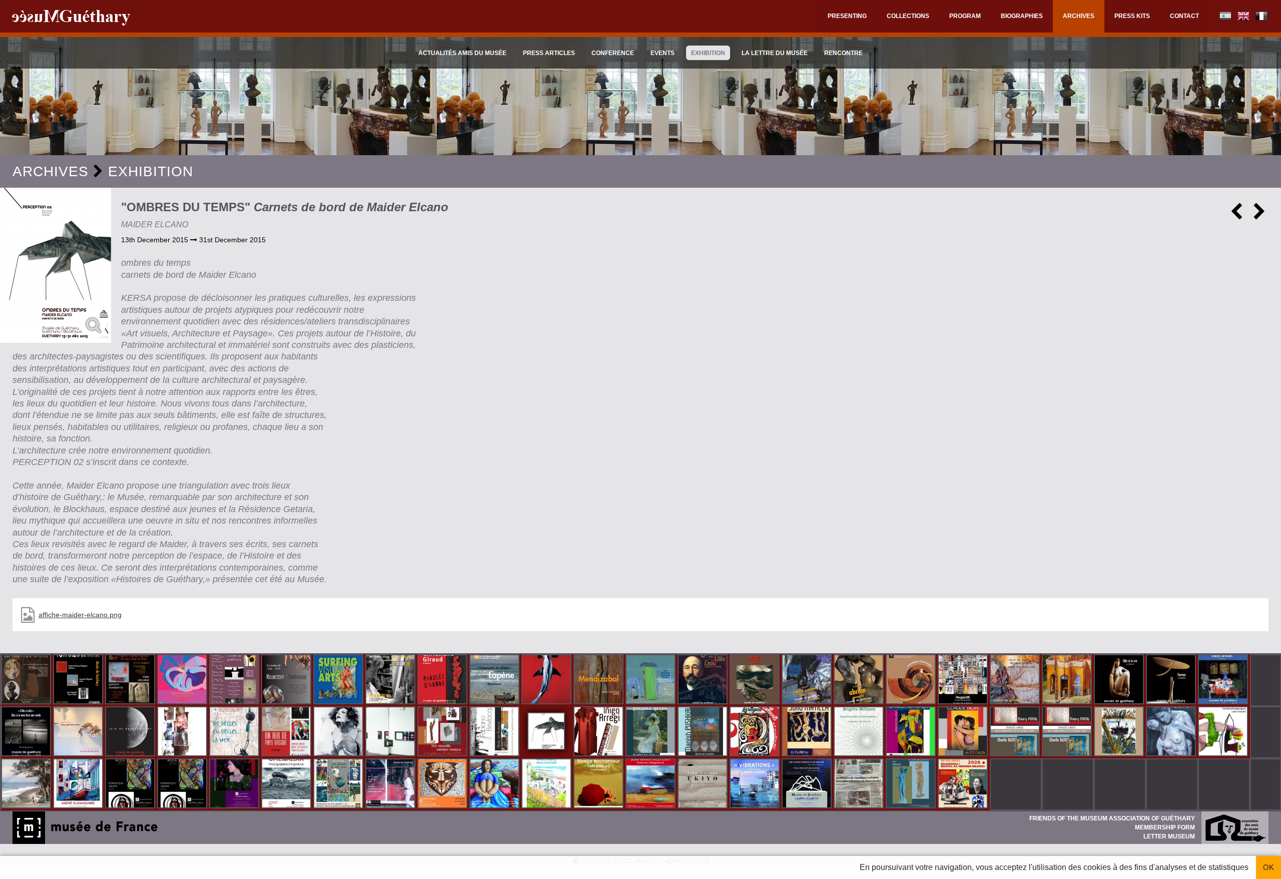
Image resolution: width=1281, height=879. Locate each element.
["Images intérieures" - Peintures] (1224, 680)
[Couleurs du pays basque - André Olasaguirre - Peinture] (79, 784)
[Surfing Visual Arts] (339, 680)
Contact (1184, 16)
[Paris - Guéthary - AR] (287, 680)
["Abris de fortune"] (495, 732)
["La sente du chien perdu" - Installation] (79, 732)
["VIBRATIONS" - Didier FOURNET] (756, 784)
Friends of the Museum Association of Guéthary (1112, 818)
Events (663, 53)
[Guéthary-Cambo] (27, 680)
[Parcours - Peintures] (547, 680)
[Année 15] (443, 784)
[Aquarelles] (547, 784)
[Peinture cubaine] (808, 732)
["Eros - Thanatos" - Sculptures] (599, 680)
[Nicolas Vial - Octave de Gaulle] (1120, 732)
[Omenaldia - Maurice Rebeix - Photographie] (287, 784)
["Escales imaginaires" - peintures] (1068, 680)
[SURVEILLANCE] (391, 784)
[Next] (1259, 215)
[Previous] (1236, 215)
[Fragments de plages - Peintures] (495, 680)
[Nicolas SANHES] (808, 784)
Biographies (1022, 16)
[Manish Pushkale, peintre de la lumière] (704, 732)
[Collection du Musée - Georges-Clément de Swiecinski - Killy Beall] (912, 784)
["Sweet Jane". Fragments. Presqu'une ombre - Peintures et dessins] (339, 732)
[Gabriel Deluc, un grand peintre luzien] (651, 732)
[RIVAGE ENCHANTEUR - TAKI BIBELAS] (599, 784)
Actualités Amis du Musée (462, 53)
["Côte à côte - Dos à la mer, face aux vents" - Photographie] (27, 732)
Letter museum (1169, 836)
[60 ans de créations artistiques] (391, 680)
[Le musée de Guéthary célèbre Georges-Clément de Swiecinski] (860, 784)
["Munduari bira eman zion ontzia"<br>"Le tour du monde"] (339, 784)
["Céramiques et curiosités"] (912, 680)
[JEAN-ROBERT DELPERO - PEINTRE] (651, 784)
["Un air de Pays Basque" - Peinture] (287, 732)
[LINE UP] (27, 784)
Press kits (1132, 16)
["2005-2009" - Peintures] (808, 680)
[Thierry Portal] (1068, 732)
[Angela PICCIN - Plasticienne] (131, 784)
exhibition (708, 53)
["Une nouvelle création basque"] (443, 732)
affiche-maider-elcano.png (80, 615)
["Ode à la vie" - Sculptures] (1120, 680)
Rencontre (843, 53)
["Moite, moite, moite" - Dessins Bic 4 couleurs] (183, 732)
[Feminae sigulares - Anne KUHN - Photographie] (235, 784)
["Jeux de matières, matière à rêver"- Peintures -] (1016, 680)
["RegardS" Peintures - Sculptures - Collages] (964, 680)
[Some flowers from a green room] (183, 680)
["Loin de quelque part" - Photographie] (131, 732)
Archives (1078, 16)
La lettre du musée (775, 53)
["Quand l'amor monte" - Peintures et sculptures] (756, 680)
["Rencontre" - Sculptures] (860, 680)
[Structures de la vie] (599, 732)
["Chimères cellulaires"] (1224, 732)
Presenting (847, 16)
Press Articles (549, 53)
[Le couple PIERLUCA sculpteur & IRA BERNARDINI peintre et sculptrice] (964, 784)
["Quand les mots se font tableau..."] (860, 732)
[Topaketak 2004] (79, 680)
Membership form (1165, 827)
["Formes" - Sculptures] (1172, 680)
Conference (612, 53)
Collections (908, 16)
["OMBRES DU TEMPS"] (55, 265)
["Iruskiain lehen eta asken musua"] (1172, 732)
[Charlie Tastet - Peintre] (1016, 732)
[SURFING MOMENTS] (756, 732)
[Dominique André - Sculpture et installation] (183, 784)
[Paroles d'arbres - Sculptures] (443, 680)
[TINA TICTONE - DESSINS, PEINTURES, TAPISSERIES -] (704, 784)
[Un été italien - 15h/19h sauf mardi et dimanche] (964, 732)
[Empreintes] (235, 680)
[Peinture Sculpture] (131, 680)
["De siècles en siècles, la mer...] (235, 732)
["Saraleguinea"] (704, 680)
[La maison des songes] (912, 732)
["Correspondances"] (391, 732)
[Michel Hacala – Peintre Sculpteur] (495, 784)
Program (965, 16)
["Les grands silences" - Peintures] (651, 680)
